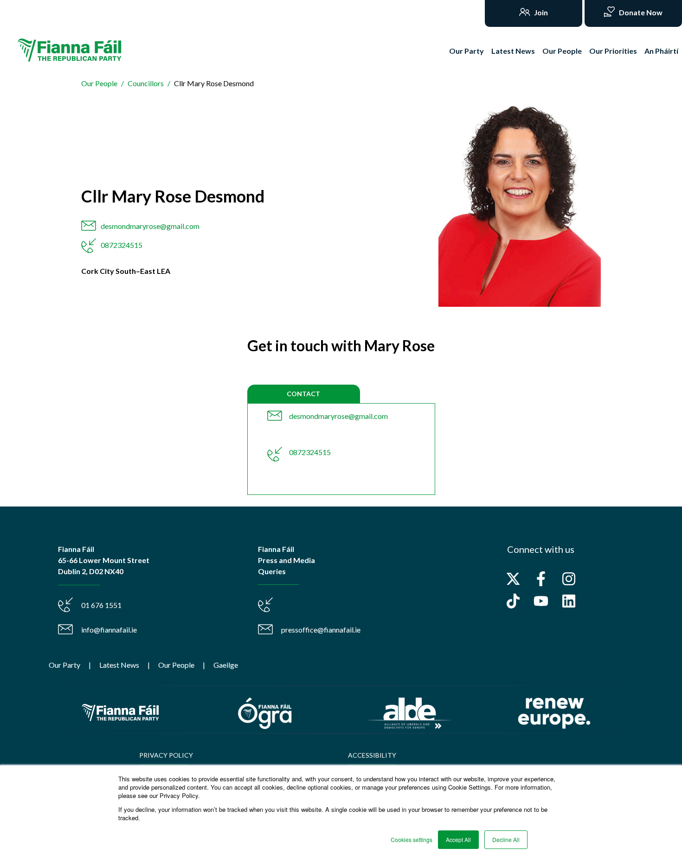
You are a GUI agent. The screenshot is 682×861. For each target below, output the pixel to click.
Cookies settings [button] (411, 839)
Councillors (146, 83)
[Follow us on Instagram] (569, 579)
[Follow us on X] (513, 579)
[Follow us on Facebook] (541, 579)
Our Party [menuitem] (64, 664)
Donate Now (640, 12)
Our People (562, 50)
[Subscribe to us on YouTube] (541, 601)
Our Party (466, 50)
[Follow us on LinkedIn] (569, 601)
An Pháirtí (661, 50)
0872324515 (121, 245)
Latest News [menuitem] (119, 664)
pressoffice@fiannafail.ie (320, 629)
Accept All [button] (458, 839)
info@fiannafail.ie (109, 629)
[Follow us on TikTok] (513, 601)
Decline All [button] (506, 839)
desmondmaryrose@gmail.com (150, 226)
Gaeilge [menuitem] (225, 664)
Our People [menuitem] (176, 664)
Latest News (513, 50)
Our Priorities (613, 50)
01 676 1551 (101, 605)
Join (540, 12)
